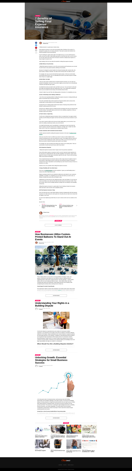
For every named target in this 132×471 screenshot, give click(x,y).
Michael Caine (45, 43)
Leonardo (41, 309)
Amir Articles (52, 215)
